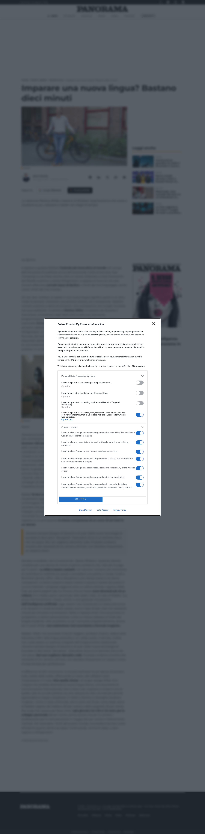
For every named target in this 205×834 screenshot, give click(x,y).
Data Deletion (85, 510)
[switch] (140, 383)
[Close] (154, 324)
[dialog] (102, 417)
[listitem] (102, 376)
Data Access (102, 510)
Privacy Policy (119, 510)
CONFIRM (80, 499)
